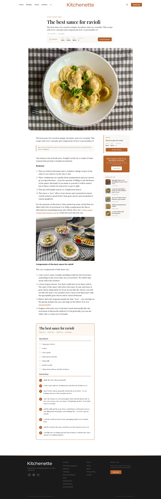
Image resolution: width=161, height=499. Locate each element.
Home (21, 4)
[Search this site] (127, 4)
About (89, 469)
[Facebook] (33, 475)
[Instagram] (29, 475)
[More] (50, 4)
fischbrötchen (67, 481)
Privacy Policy (91, 472)
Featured (66, 469)
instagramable (45, 305)
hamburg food (67, 484)
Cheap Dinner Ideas (54, 17)
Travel (36, 4)
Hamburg (66, 472)
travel (64, 478)
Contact (89, 475)
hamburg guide (68, 487)
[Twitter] (38, 475)
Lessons (44, 4)
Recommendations (69, 475)
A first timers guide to (70, 466)
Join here (46, 149)
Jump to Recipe (105, 39)
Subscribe (136, 5)
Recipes (29, 4)
